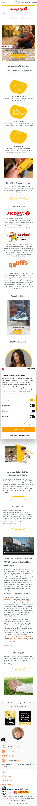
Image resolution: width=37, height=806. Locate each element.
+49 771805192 (17, 746)
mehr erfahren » (8, 645)
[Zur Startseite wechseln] (19, 9)
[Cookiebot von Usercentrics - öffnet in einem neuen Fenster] (27, 369)
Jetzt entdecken (18, 498)
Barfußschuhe (8, 640)
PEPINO (29, 601)
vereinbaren (19, 760)
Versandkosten (7, 798)
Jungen (25, 575)
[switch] (32, 405)
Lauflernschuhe (8, 636)
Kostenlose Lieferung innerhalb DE (20, 2)
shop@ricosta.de (14, 756)
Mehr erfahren (18, 530)
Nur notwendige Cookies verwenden (18, 435)
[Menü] (4, 13)
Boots (29, 636)
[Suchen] (34, 18)
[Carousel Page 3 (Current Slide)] (20, 59)
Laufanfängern (8, 599)
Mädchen (17, 575)
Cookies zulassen (18, 429)
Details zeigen (27, 424)
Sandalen (20, 636)
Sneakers (22, 638)
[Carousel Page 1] (16, 59)
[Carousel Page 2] (18, 59)
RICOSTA (21, 601)
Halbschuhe (12, 638)
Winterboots (23, 640)
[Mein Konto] (31, 13)
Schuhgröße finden (18, 198)
